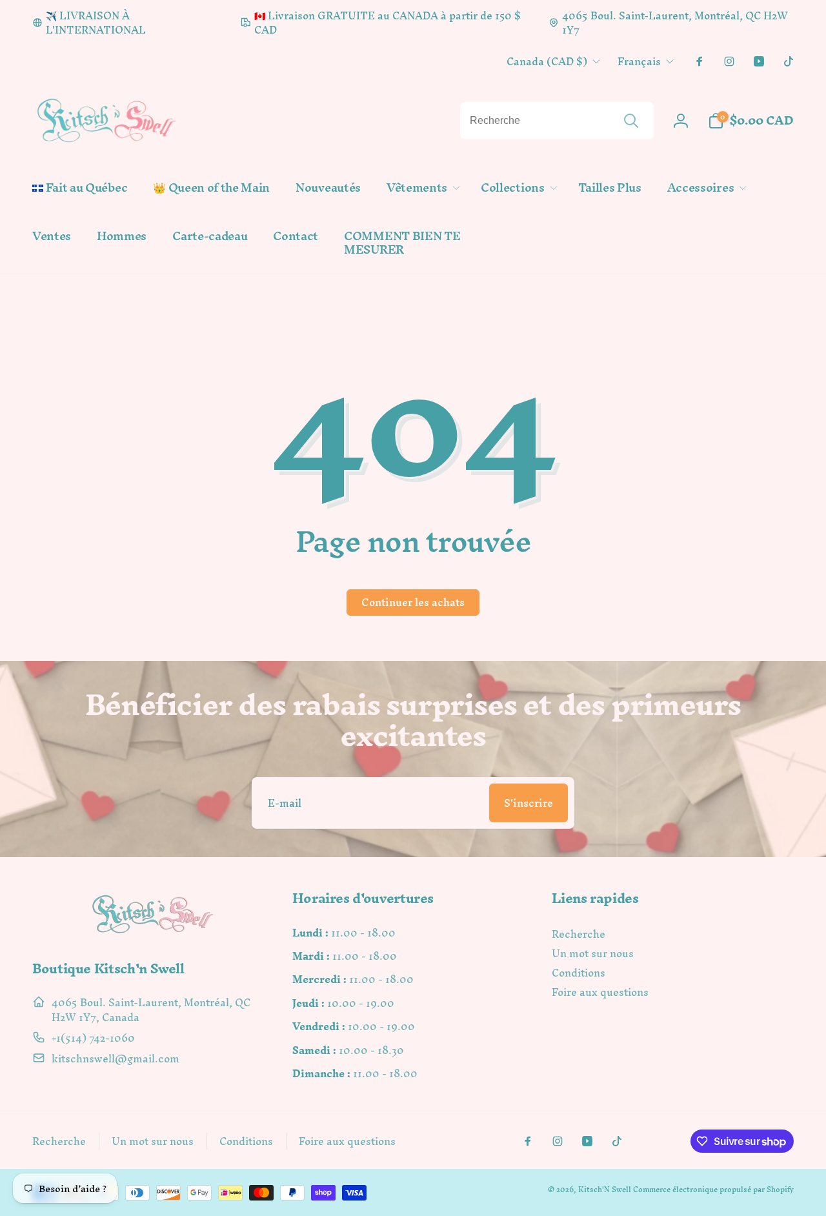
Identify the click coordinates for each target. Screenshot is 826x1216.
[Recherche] (631, 121)
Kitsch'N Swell (604, 1189)
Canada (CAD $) (547, 61)
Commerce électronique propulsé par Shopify (713, 1189)
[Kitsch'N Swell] (152, 933)
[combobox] (557, 120)
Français (639, 61)
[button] (421, 188)
